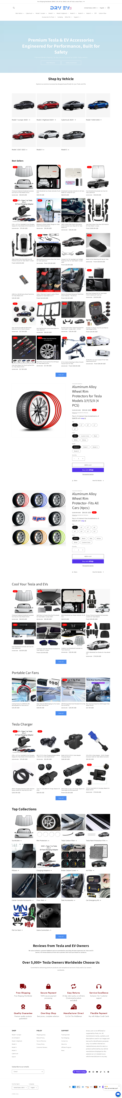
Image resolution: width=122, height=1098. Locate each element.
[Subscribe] (42, 1072)
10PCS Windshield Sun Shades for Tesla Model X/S (98, 653)
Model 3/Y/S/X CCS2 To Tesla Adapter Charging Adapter (71, 756)
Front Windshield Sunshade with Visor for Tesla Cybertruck (22, 647)
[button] (14, 8)
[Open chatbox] (118, 1094)
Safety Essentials (71, 63)
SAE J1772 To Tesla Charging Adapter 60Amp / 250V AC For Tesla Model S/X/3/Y (48, 756)
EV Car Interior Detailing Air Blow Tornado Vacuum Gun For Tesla (72, 362)
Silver (75, 542)
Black (95, 436)
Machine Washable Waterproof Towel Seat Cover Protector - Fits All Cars (72, 294)
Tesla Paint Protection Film (95, 840)
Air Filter (89, 870)
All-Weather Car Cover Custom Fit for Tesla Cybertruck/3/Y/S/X (97, 360)
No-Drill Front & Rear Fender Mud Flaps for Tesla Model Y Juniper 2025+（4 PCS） (72, 328)
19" (82, 425)
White (76, 440)
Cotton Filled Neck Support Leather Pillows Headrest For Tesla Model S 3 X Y (48, 294)
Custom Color (85, 436)
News (62, 1050)
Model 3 (76, 447)
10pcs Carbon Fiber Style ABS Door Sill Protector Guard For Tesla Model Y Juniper (23, 260)
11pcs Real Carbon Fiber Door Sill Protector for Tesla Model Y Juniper (97, 225)
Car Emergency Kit (92, 900)
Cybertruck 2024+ (67, 120)
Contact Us (64, 1041)
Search (14, 1056)
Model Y (85, 447)
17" (88, 527)
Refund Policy (41, 1038)
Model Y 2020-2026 (93, 120)
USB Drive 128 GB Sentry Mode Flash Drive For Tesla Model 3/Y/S (23, 294)
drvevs (17, 1094)
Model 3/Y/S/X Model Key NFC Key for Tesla (97, 259)
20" (88, 425)
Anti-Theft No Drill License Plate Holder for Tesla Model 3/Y (48, 329)
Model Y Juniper (16, 1035)
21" (95, 425)
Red (75, 436)
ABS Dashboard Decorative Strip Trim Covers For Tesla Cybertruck (48, 260)
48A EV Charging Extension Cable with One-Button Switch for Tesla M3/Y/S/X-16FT (23, 789)
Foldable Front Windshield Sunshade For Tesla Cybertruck (72, 649)
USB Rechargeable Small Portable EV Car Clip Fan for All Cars (73, 704)
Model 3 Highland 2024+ (45, 120)
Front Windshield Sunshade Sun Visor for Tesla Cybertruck (96, 191)
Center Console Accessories (22, 900)
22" (75, 429)
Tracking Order (65, 1035)
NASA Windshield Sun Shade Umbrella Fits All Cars (48, 191)
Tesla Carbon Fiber (68, 840)
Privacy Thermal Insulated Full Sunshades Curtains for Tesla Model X (97, 616)
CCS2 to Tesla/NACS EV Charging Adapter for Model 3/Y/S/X (97, 789)
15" (75, 527)
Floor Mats (40, 900)
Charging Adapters (43, 870)
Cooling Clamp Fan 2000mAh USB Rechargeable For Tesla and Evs (20, 704)
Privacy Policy (40, 1044)
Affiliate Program (66, 1047)
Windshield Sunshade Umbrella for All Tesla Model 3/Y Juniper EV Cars (72, 191)
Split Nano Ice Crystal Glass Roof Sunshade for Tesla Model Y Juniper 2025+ (48, 616)
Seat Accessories (67, 900)
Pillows (14, 870)
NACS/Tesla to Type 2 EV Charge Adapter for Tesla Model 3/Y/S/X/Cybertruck (72, 789)
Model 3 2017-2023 (18, 150)
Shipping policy (41, 1035)
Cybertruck (15, 1053)
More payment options (88, 474)
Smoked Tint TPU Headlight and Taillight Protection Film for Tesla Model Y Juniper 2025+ (72, 261)
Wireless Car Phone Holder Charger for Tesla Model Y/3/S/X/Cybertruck (48, 225)
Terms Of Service (41, 1041)
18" (75, 425)
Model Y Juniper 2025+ (20, 120)
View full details (97, 480)
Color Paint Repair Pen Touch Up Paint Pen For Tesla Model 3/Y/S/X (23, 366)
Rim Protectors (42, 840)
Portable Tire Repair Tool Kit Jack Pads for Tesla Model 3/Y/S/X (97, 328)
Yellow (84, 440)
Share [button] (75, 480)
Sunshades (16, 840)
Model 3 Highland (17, 1041)
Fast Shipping (65, 1038)
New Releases (50, 63)
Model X (39, 150)
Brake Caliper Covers (68, 870)
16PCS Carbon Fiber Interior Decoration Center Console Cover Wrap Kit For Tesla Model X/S (71, 226)
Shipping (74, 412)
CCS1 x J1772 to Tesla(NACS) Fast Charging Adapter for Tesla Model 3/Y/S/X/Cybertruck (23, 225)
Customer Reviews (42, 1047)
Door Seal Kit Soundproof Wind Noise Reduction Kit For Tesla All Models (21, 328)
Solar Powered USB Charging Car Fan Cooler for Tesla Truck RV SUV (48, 704)
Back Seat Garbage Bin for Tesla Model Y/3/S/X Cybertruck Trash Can (96, 294)
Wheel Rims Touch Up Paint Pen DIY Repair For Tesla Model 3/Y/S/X (48, 362)
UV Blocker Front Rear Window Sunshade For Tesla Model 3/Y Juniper (48, 649)
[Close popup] (119, 1086)
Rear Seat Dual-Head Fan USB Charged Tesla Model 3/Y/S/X (98, 704)
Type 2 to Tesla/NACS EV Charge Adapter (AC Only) (48, 789)
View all (61, 375)
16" (82, 527)
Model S (64, 150)
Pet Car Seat (16, 930)
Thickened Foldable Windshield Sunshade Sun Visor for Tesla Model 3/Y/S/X (23, 191)
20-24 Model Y (16, 1038)
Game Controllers (43, 930)
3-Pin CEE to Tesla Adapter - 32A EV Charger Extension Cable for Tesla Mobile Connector (97, 756)
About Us (64, 1044)
